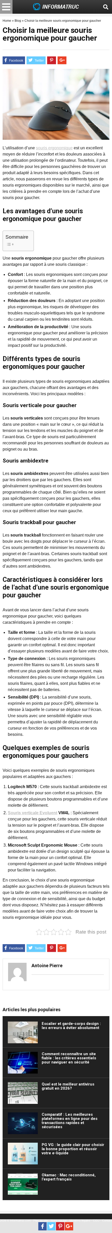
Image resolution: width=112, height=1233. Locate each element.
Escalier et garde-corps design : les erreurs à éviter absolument (71, 1025)
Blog (18, 21)
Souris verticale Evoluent (32, 813)
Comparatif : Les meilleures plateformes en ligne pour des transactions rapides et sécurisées (69, 1120)
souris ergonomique (54, 148)
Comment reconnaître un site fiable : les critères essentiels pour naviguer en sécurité (69, 1058)
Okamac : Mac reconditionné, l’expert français (69, 1177)
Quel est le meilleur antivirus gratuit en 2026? (68, 1086)
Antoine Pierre (47, 965)
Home (7, 21)
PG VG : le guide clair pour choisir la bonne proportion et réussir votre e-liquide (73, 1148)
